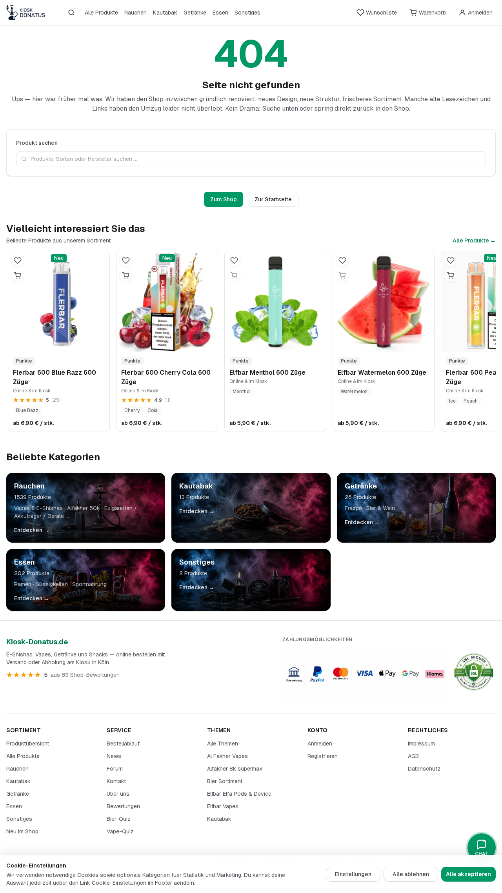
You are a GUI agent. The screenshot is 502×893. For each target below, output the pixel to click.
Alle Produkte (101, 12)
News (114, 756)
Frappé (353, 508)
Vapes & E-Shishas (38, 508)
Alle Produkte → (474, 240)
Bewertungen (123, 806)
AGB (413, 756)
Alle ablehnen (411, 874)
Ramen (22, 584)
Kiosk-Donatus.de (37, 641)
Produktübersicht (27, 743)
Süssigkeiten (52, 584)
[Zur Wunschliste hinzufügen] (17, 260)
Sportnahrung (89, 584)
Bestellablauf (123, 743)
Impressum (421, 743)
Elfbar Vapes (222, 806)
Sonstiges (247, 12)
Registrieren (322, 756)
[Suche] (71, 12)
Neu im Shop (22, 831)
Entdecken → (31, 530)
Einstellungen (353, 874)
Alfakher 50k (83, 508)
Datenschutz (424, 768)
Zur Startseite (273, 199)
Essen (220, 12)
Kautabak (165, 12)
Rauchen (135, 12)
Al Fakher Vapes (227, 756)
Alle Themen (222, 743)
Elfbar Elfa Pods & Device (239, 793)
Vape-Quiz (120, 831)
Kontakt (116, 781)
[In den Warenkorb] (17, 275)
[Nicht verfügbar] (234, 275)
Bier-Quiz (119, 818)
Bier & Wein (380, 508)
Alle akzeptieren (468, 874)
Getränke (195, 12)
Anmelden (319, 743)
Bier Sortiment (224, 781)
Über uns (118, 793)
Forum (115, 768)
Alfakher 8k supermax (234, 768)
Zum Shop (223, 199)
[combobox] (251, 158)
